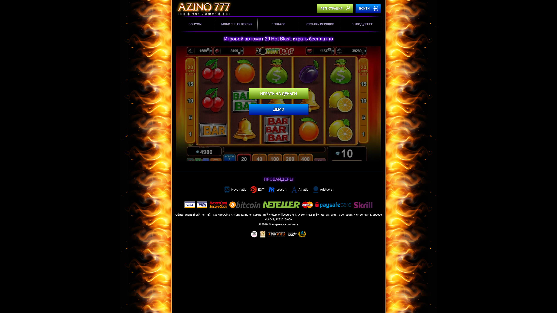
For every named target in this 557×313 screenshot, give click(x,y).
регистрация (331, 8)
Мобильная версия (236, 24)
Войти (364, 8)
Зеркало (278, 24)
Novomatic (238, 189)
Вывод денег (362, 24)
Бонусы (195, 24)
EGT (261, 189)
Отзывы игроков (320, 24)
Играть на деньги (278, 93)
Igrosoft (281, 189)
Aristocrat (327, 189)
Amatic (303, 189)
